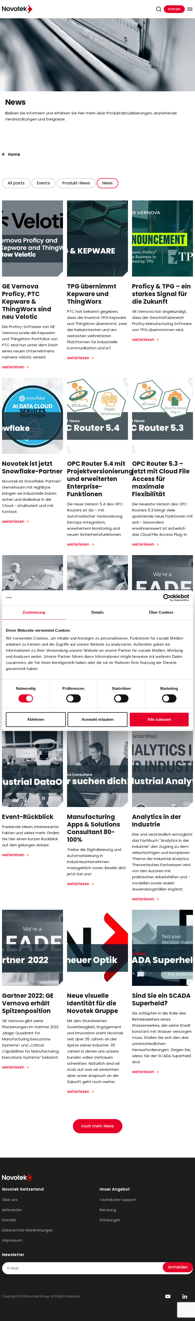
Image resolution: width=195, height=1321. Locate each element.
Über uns (10, 1199)
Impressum (12, 1240)
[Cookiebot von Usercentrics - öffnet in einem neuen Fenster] (167, 598)
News (107, 183)
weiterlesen (13, 367)
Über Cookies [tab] (161, 612)
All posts (16, 183)
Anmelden (178, 1267)
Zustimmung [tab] (34, 612)
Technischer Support (118, 1199)
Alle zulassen (159, 719)
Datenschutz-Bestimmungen (27, 1230)
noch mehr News (97, 1126)
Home (14, 154)
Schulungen (110, 1220)
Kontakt (174, 9)
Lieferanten (12, 1209)
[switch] (73, 698)
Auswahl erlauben (97, 719)
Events (43, 183)
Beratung (108, 1209)
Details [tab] (97, 612)
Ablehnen (35, 719)
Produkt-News (76, 183)
